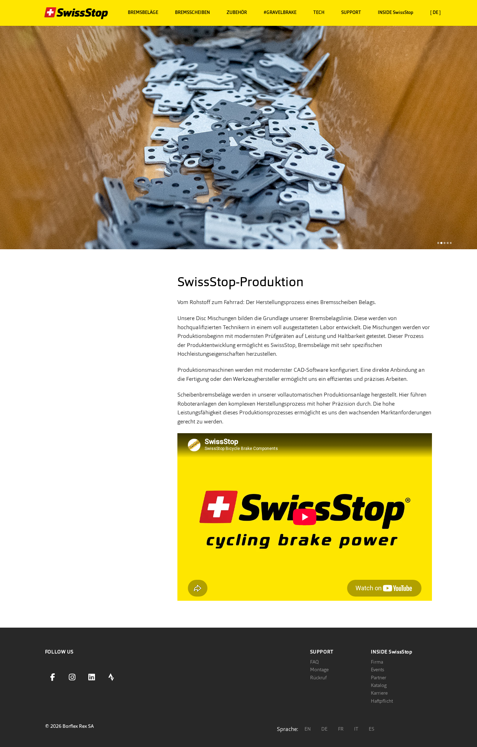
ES (371, 729)
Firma (377, 662)
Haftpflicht (382, 701)
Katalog (379, 685)
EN (307, 729)
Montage (319, 669)
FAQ (314, 662)
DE (324, 729)
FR (341, 729)
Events (377, 669)
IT (356, 729)
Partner (378, 677)
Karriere (379, 693)
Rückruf (318, 677)
